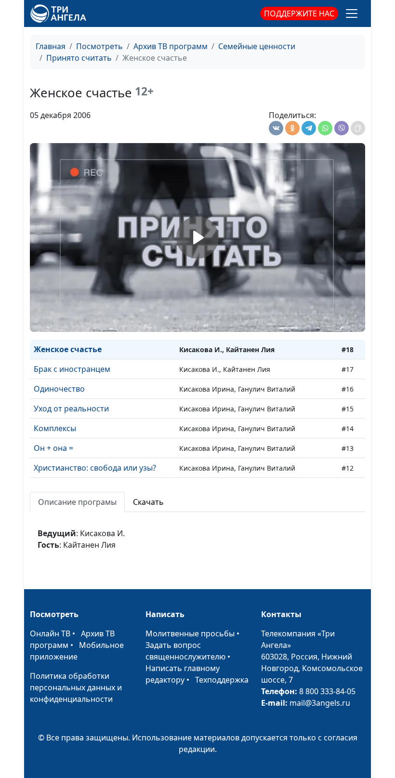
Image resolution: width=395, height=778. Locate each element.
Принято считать (79, 58)
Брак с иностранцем (72, 369)
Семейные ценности (256, 46)
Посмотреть (99, 46)
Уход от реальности (71, 408)
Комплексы (55, 428)
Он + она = (53, 448)
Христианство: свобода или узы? (95, 467)
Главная (51, 46)
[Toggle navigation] (351, 13)
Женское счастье (68, 349)
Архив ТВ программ (170, 46)
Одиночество (59, 388)
